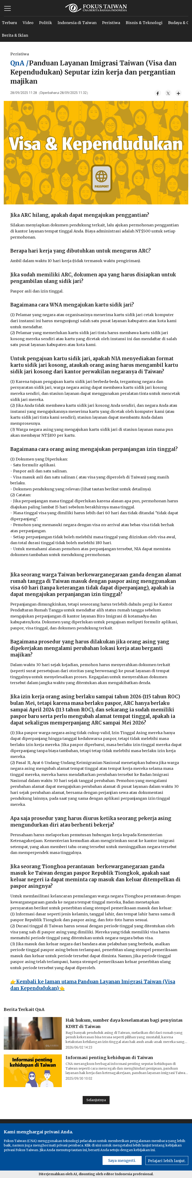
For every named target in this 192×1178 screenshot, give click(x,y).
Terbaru (9, 22)
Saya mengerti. (122, 1160)
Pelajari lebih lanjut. (167, 1160)
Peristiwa (111, 22)
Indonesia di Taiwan (77, 22)
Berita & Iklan (15, 35)
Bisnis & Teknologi (144, 22)
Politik (45, 22)
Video (28, 22)
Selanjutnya (96, 1100)
